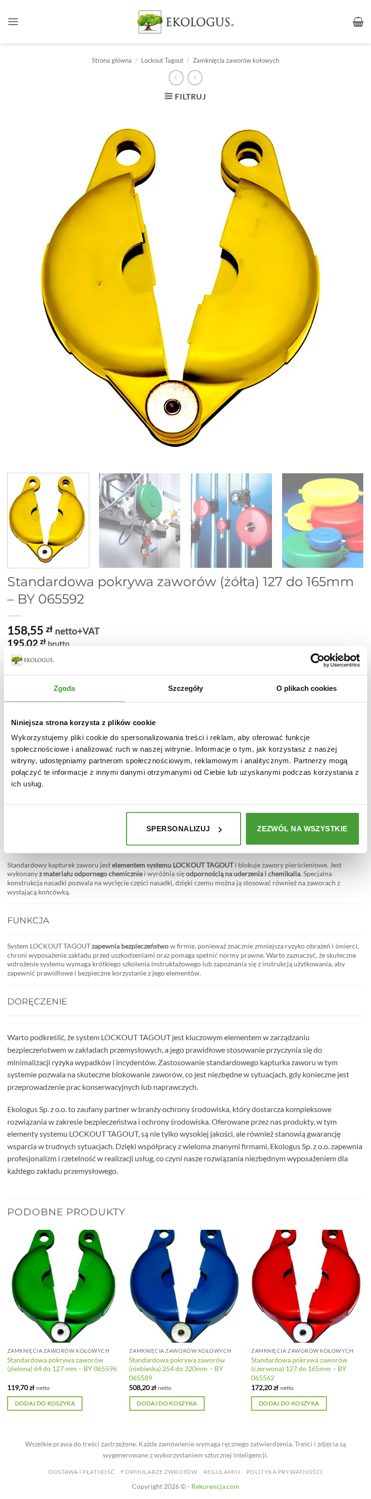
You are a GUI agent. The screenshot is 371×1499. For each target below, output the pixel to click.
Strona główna (112, 60)
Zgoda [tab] (64, 688)
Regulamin (222, 1471)
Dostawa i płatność (81, 1471)
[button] (13, 21)
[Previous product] (194, 77)
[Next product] (176, 77)
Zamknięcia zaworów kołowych (236, 60)
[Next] (349, 521)
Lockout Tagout (162, 60)
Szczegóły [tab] (185, 688)
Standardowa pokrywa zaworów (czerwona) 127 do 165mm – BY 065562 (299, 1369)
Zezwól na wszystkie (302, 829)
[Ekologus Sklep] (185, 22)
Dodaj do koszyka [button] (45, 1403)
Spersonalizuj (178, 829)
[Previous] (7, 1329)
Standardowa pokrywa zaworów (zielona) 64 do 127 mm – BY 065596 (62, 1364)
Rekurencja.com (215, 1486)
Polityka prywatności (284, 1471)
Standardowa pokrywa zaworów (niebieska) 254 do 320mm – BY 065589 (177, 1369)
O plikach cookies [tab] (306, 688)
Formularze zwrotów (159, 1471)
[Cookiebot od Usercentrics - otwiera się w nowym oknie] (317, 660)
